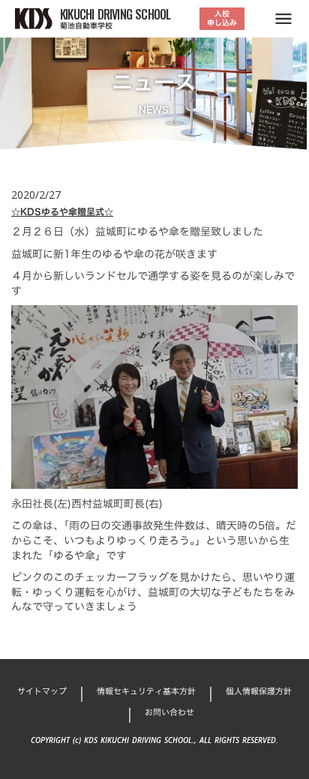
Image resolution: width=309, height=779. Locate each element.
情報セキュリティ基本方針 (146, 691)
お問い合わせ (169, 712)
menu (283, 18)
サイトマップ (42, 691)
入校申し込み (222, 18)
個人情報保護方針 (259, 691)
